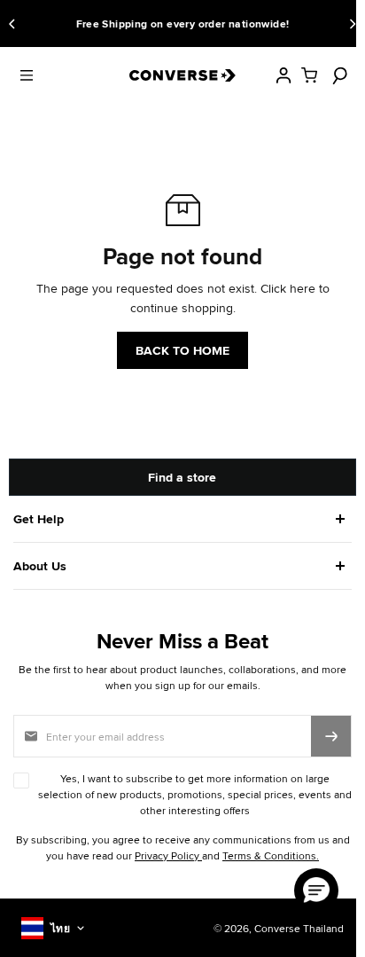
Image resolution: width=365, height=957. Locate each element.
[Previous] (15, 24)
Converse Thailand (290, 928)
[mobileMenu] (26, 75)
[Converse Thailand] (182, 75)
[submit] (331, 736)
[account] (283, 75)
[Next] (350, 24)
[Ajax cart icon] (309, 75)
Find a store (182, 477)
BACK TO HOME (182, 350)
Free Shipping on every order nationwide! (142, 24)
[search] (337, 75)
